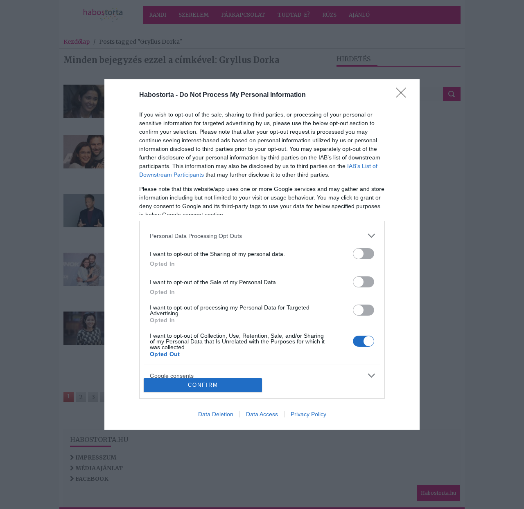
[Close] (403, 95)
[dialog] (262, 254)
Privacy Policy (308, 414)
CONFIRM (203, 385)
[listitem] (262, 235)
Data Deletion (215, 414)
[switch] (363, 253)
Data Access (262, 414)
